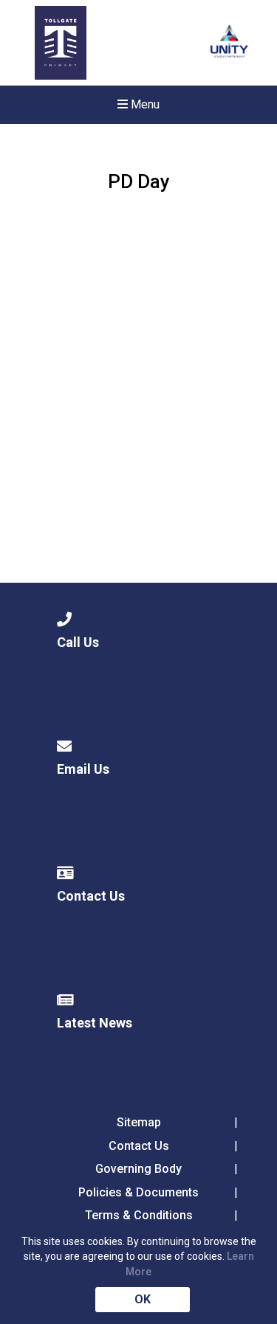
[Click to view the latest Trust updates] (229, 43)
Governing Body (138, 1169)
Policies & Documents (138, 1192)
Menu (144, 104)
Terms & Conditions (139, 1215)
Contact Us (139, 1146)
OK (142, 1299)
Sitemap (139, 1122)
